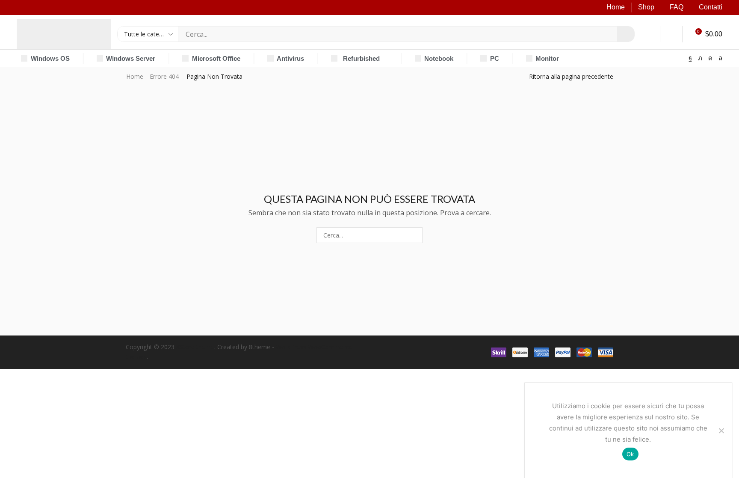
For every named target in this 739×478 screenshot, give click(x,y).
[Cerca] (625, 34)
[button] (649, 34)
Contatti (710, 7)
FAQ (676, 7)
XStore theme (195, 347)
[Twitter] (700, 58)
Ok (630, 454)
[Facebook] (690, 58)
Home (615, 7)
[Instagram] (710, 58)
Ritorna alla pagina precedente (571, 76)
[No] (721, 430)
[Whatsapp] (720, 58)
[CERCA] (415, 235)
